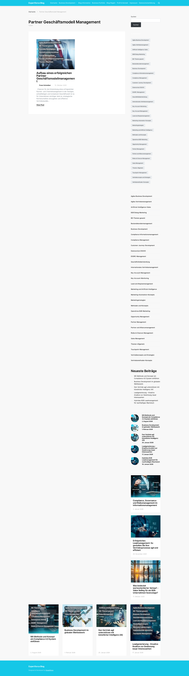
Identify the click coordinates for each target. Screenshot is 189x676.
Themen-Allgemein (46, 62)
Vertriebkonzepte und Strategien (141, 177)
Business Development (67, 3)
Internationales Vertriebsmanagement (142, 101)
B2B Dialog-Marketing (138, 54)
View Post (40, 105)
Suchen (133, 17)
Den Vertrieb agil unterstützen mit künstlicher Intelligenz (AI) (146, 388)
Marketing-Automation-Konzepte (141, 120)
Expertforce (49, 670)
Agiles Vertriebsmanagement (140, 45)
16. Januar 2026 (147, 464)
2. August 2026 (147, 421)
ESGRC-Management (138, 92)
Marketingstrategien (138, 125)
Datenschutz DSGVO (138, 87)
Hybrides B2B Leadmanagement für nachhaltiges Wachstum (146, 401)
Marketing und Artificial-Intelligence (142, 130)
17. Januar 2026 (147, 454)
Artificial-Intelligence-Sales (140, 49)
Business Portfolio (98, 3)
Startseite (53, 3)
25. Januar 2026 (147, 442)
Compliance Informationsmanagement (142, 73)
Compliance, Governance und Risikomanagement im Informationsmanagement (145, 502)
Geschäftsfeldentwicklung (48, 52)
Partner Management (47, 55)
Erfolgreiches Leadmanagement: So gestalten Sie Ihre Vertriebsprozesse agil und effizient (145, 545)
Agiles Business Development (49, 43)
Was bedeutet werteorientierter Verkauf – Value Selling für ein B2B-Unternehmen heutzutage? (145, 589)
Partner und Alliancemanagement (51, 59)
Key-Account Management (139, 111)
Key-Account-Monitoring (139, 106)
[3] (135, 437)
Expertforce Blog (36, 3)
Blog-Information (84, 3)
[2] (135, 428)
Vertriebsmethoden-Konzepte (140, 182)
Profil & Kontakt (122, 3)
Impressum (133, 3)
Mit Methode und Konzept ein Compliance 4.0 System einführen (146, 377)
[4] (135, 449)
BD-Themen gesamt (46, 46)
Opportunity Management (139, 144)
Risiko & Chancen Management (141, 158)
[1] (135, 418)
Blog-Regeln (111, 3)
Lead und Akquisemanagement (141, 116)
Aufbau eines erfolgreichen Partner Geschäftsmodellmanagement (55, 77)
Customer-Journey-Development (141, 82)
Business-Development (47, 49)
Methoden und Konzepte (139, 134)
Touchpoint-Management (139, 172)
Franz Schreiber (45, 85)
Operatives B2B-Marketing (139, 139)
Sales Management (137, 163)
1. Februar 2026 (147, 429)
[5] (135, 461)
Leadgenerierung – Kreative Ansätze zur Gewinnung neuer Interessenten (145, 395)
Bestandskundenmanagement (140, 63)
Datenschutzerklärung (147, 3)
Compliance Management (139, 78)
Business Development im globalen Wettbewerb (147, 383)
